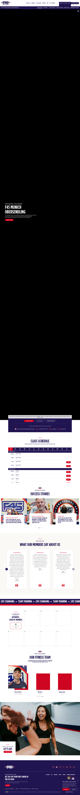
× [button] (77, 780)
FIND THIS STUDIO (59, 7)
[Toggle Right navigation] (58, 3)
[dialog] (70, 787)
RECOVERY (46, 7)
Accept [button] (66, 789)
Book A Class (8, 407)
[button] (70, 792)
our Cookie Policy (65, 787)
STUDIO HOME (39, 7)
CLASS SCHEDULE (52, 7)
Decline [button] (73, 789)
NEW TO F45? (66, 7)
